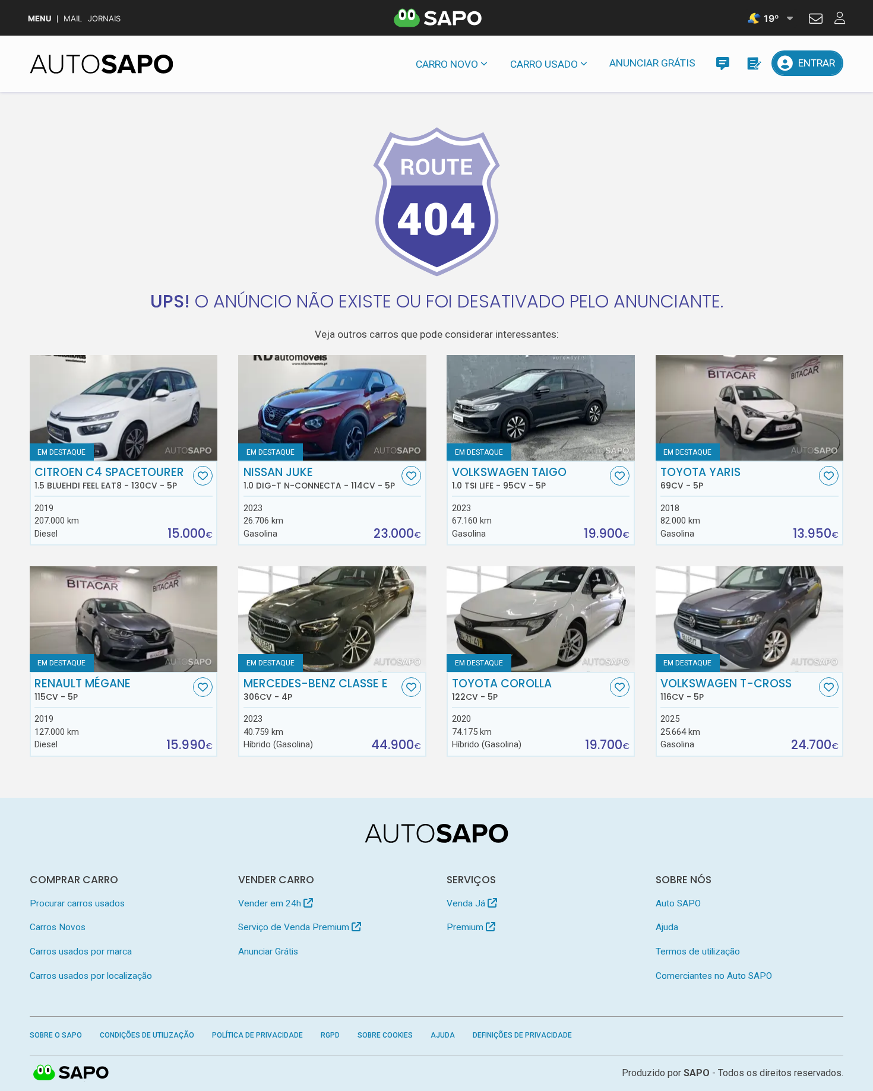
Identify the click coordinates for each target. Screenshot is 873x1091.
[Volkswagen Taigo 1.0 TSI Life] (541, 408)
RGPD (330, 1035)
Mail (73, 19)
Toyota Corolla (502, 689)
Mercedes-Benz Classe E (315, 689)
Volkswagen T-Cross (726, 689)
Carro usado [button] (544, 64)
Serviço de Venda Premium (295, 927)
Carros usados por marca (81, 951)
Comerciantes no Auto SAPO (714, 976)
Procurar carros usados (77, 903)
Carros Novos (58, 927)
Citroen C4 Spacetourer (109, 478)
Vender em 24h (270, 903)
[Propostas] (753, 63)
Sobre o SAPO (56, 1035)
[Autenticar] (816, 20)
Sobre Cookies (385, 1035)
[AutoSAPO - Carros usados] (101, 64)
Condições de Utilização (147, 1035)
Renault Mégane (82, 689)
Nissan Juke (319, 478)
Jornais (104, 19)
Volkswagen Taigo (509, 478)
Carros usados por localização (91, 976)
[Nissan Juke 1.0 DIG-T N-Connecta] (332, 408)
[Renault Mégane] (124, 619)
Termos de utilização (698, 951)
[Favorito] (203, 476)
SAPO (71, 1073)
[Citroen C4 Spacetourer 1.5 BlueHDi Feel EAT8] (124, 408)
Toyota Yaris (700, 478)
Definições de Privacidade (522, 1035)
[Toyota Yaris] (750, 408)
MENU (39, 19)
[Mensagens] (722, 63)
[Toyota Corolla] (541, 619)
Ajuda (667, 927)
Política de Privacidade (257, 1035)
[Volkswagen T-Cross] (750, 619)
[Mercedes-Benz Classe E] (332, 619)
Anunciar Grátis (652, 63)
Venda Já (467, 903)
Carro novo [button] (447, 64)
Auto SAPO (678, 903)
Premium (466, 927)
